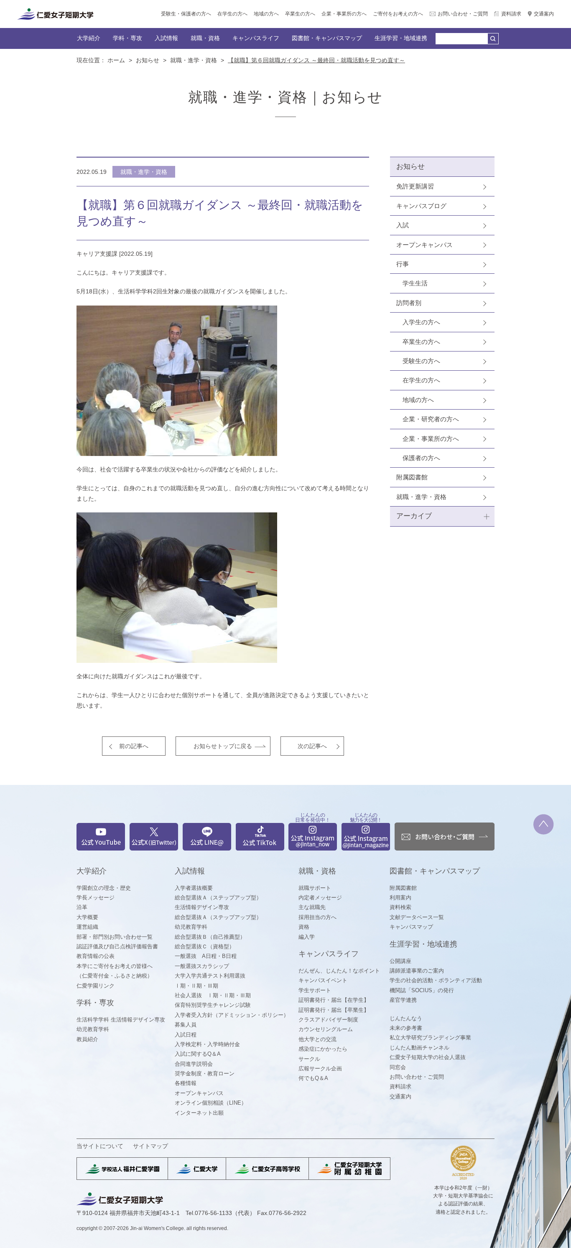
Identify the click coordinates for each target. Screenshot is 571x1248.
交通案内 (544, 13)
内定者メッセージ (320, 897)
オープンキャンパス (424, 244)
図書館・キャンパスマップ (327, 38)
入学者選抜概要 (194, 888)
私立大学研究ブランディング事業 (430, 1037)
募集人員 (185, 1024)
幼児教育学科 (92, 1029)
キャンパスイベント (322, 980)
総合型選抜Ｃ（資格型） (205, 946)
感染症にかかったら (322, 1049)
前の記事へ (133, 746)
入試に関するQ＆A (198, 1054)
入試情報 (166, 38)
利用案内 (400, 897)
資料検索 (400, 907)
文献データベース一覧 (417, 917)
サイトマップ (150, 1146)
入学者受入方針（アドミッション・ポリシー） (232, 1015)
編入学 (306, 937)
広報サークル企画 (320, 1068)
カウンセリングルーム (325, 1029)
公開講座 (400, 961)
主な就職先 (312, 907)
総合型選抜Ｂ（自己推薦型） (210, 937)
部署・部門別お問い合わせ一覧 (114, 937)
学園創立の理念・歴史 (103, 888)
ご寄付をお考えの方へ (398, 13)
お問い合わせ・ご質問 (463, 13)
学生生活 (415, 283)
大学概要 (87, 917)
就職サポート (314, 888)
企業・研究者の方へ (431, 419)
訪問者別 (408, 302)
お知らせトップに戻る (223, 746)
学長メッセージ (95, 897)
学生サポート (314, 990)
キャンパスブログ (421, 205)
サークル (309, 1059)
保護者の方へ (421, 457)
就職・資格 (205, 38)
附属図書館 (412, 477)
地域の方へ (266, 13)
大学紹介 (88, 38)
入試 (402, 225)
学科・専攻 (127, 38)
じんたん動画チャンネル (419, 1047)
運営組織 (87, 927)
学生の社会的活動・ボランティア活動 (436, 980)
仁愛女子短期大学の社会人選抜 (428, 1057)
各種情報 (185, 1083)
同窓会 (398, 1067)
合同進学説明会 (194, 1064)
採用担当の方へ (317, 917)
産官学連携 (403, 1000)
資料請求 (511, 13)
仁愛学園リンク (95, 986)
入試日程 (185, 1035)
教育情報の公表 (95, 956)
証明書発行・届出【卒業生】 (333, 1010)
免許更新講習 (415, 186)
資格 (303, 927)
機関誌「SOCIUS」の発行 (422, 990)
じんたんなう (406, 1018)
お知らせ (147, 60)
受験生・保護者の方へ (186, 13)
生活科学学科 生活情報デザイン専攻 (120, 1019)
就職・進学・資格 (193, 60)
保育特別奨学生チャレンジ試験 (213, 1005)
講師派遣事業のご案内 (417, 971)
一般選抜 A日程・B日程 (206, 956)
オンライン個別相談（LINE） (211, 1103)
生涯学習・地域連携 (401, 38)
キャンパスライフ (255, 38)
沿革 (81, 907)
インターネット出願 (199, 1113)
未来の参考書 (406, 1028)
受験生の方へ (421, 360)
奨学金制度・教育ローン (205, 1073)
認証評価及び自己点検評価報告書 (117, 946)
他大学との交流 (317, 1039)
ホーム (116, 60)
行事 (402, 263)
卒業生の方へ (300, 13)
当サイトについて (99, 1146)
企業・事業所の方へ (344, 13)
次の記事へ (312, 746)
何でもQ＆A (313, 1078)
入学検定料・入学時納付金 (207, 1044)
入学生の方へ (421, 322)
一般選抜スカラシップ (202, 966)
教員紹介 (87, 1039)
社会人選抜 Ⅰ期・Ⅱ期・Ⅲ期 (213, 995)
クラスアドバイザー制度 (328, 1019)
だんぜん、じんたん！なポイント (339, 971)
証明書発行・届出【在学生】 (333, 1000)
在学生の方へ (232, 13)
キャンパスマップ (411, 927)
